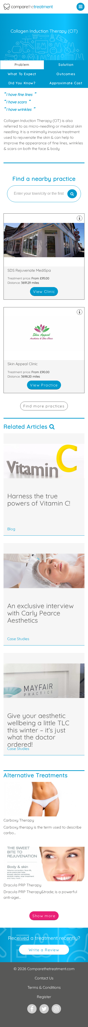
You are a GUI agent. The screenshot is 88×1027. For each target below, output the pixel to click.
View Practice (44, 385)
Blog (11, 529)
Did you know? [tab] (22, 83)
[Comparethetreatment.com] (33, 7)
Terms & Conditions (44, 987)
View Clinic (44, 291)
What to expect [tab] (22, 74)
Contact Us (44, 978)
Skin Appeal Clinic (44, 350)
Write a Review (44, 949)
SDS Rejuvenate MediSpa (44, 256)
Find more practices (44, 406)
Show (43, 915)
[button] (81, 6)
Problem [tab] (22, 64)
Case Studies (18, 638)
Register (44, 996)
